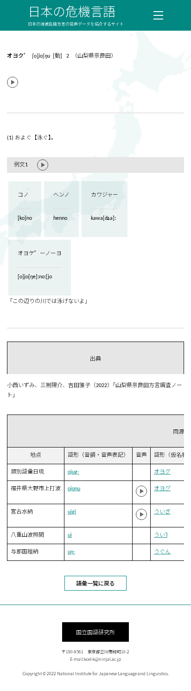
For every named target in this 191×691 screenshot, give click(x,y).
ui (70, 535)
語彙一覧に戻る (95, 583)
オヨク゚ (162, 489)
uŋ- (71, 552)
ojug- (73, 472)
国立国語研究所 (95, 632)
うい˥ (160, 535)
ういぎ (162, 512)
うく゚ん (162, 552)
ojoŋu (74, 489)
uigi (72, 512)
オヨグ (162, 472)
